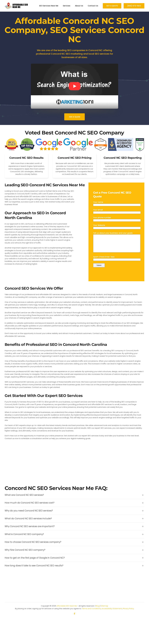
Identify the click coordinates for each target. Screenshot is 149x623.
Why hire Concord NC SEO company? (25, 549)
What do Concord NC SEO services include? (28, 518)
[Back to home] (16, 5)
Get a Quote (74, 117)
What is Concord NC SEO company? (24, 534)
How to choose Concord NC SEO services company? (33, 542)
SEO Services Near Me (48, 6)
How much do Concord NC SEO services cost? (29, 502)
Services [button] (66, 6)
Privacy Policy (128, 608)
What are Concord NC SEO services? (24, 495)
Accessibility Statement (112, 608)
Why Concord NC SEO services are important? (30, 526)
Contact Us (93, 6)
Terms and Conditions (91, 608)
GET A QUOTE (112, 6)
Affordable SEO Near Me (66, 606)
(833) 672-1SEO (134, 6)
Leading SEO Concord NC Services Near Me (45, 185)
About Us (79, 6)
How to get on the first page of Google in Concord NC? (35, 557)
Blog (97, 606)
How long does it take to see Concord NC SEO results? (34, 565)
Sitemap (104, 606)
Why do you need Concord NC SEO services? (29, 510)
